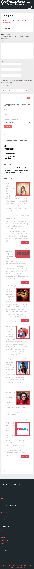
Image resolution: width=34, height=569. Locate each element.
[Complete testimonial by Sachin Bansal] (22, 429)
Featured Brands (5, 513)
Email (3, 67)
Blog (2, 534)
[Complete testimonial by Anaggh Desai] (23, 332)
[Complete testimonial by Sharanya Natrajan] (23, 368)
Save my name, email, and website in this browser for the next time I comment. (16, 81)
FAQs (2, 488)
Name (3, 61)
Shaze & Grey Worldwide (14, 286)
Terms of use (4, 543)
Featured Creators (6, 492)
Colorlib (11, 567)
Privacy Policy (4, 540)
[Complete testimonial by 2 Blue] (23, 295)
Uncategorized (7, 22)
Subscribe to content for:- (11, 119)
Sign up (3, 498)
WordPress (22, 567)
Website (3, 73)
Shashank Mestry (19, 20)
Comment (4, 41)
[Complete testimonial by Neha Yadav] (23, 398)
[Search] (28, 98)
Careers (3, 537)
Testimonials (4, 495)
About (2, 531)
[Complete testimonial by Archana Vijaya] (23, 189)
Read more (24, 242)
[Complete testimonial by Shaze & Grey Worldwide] (22, 254)
